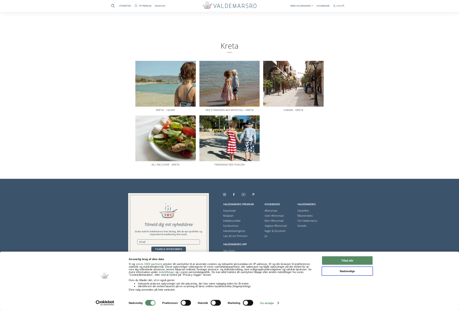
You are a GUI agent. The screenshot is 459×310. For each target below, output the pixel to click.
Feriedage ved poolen (229, 164)
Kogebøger (323, 6)
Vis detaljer (267, 303)
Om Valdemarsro (307, 220)
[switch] (186, 303)
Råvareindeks (305, 215)
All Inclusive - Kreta (165, 164)
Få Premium (145, 5)
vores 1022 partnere (149, 263)
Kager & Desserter (275, 231)
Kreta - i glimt (165, 110)
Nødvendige (347, 270)
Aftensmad (271, 210)
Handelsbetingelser (234, 231)
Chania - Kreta (293, 110)
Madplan (160, 6)
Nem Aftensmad (274, 220)
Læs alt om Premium (235, 236)
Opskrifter (125, 6)
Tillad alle (347, 260)
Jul (266, 236)
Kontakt (301, 225)
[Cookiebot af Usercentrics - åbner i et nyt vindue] (105, 303)
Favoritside (229, 210)
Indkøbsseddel (231, 220)
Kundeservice (230, 225)
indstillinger (167, 272)
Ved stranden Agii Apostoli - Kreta (229, 110)
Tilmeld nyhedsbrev (168, 249)
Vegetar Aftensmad (276, 225)
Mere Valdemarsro (300, 6)
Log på (340, 6)
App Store (229, 250)
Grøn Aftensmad (274, 215)
